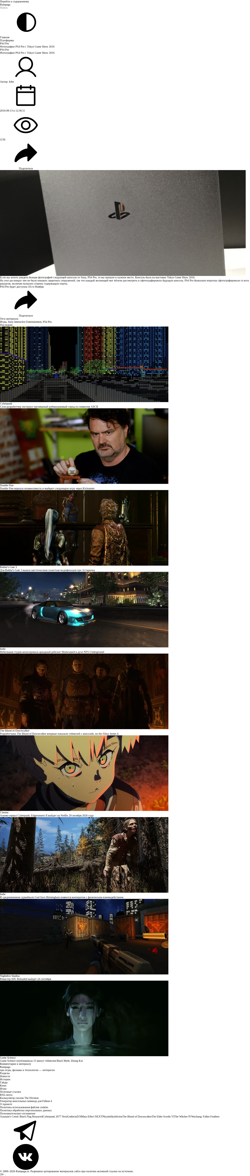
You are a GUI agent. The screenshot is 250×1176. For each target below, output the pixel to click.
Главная (4, 37)
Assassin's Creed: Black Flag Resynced (21, 1116)
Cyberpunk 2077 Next (55, 1116)
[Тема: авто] (26, 22)
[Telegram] (125, 1131)
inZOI (78, 1116)
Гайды (4, 1082)
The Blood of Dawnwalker (137, 1116)
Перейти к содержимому (14, 1)
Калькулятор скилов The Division (19, 1097)
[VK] (125, 1157)
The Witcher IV (182, 1116)
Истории (5, 1079)
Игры (3, 321)
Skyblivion (116, 1116)
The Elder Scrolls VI (163, 1116)
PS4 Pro (4, 43)
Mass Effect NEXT (91, 1116)
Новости (5, 1076)
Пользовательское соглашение (17, 1113)
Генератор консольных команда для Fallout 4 (26, 1101)
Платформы (7, 40)
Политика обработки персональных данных (26, 1110)
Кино (3, 1085)
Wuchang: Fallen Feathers (205, 1116)
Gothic (71, 1116)
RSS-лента (6, 1094)
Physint (106, 1116)
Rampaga (5, 4)
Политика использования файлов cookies (24, 1107)
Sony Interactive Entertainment (24, 321)
